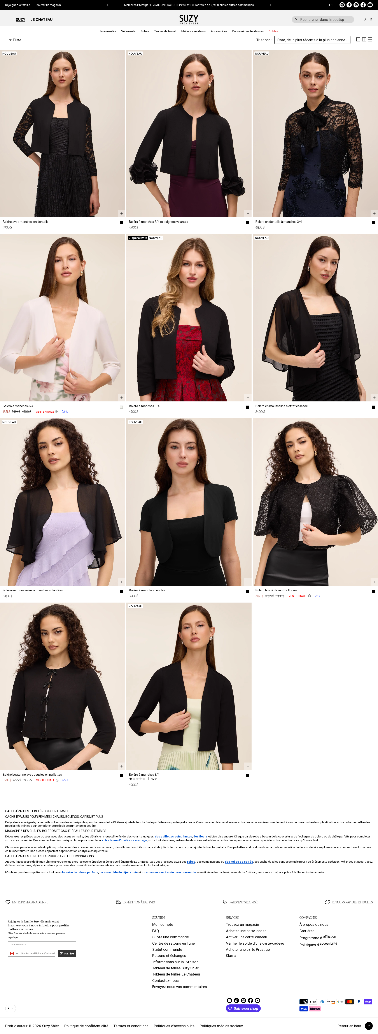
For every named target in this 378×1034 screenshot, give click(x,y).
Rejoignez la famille (17, 5)
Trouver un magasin (48, 5)
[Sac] (370, 20)
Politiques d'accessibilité (174, 1026)
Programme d (317, 937)
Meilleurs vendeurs (193, 31)
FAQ (155, 931)
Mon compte (162, 924)
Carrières (307, 931)
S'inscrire (67, 953)
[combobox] (323, 19)
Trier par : (264, 40)
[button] (107, 5)
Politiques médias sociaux (221, 1026)
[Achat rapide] (121, 213)
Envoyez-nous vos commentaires (179, 986)
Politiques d (318, 944)
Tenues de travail (165, 31)
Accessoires (219, 31)
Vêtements (128, 31)
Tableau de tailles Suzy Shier (175, 968)
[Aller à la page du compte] (365, 20)
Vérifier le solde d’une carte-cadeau (255, 943)
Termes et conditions (131, 1026)
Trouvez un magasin (242, 924)
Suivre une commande (170, 937)
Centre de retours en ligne (173, 943)
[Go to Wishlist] (359, 20)
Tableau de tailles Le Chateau (176, 974)
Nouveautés (108, 31)
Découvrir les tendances (248, 31)
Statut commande (167, 949)
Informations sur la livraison (175, 962)
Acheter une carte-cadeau (247, 931)
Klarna (231, 955)
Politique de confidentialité (86, 1026)
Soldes (273, 31)
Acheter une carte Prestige (248, 949)
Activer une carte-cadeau (246, 937)
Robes (145, 31)
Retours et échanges (169, 955)
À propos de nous (313, 924)
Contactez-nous (165, 980)
